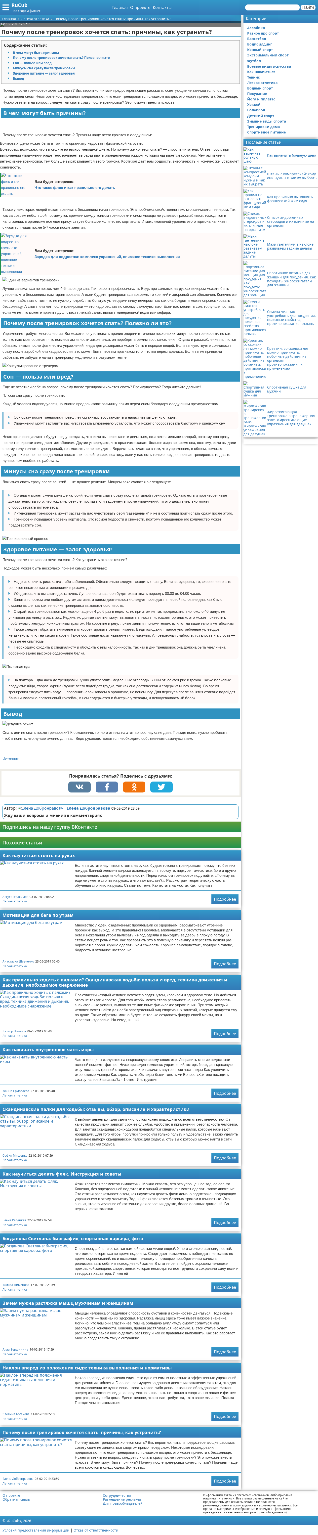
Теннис (253, 77)
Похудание (257, 93)
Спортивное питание (266, 132)
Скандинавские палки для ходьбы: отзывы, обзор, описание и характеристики (96, 1109)
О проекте (140, 7)
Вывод (18, 78)
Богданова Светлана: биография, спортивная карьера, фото (72, 1238)
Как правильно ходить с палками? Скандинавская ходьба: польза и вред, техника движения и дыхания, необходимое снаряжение (114, 982)
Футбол (254, 60)
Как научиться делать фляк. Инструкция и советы (61, 1174)
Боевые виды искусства (269, 66)
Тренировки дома (263, 126)
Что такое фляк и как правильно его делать (75, 187)
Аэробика (256, 27)
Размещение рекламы (122, 1499)
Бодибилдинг (259, 44)
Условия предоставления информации (35, 1530)
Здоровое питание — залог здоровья (44, 73)
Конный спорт (260, 49)
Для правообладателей (123, 1503)
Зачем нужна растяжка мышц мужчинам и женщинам (67, 1303)
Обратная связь (16, 1499)
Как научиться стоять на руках (38, 855)
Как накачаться (261, 71)
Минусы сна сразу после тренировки (44, 68)
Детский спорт (260, 115)
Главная (120, 7)
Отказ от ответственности (96, 1530)
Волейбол (256, 110)
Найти (308, 7)
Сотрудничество (117, 1495)
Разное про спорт (263, 33)
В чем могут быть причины (36, 52)
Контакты (162, 7)
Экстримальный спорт (268, 55)
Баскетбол (256, 38)
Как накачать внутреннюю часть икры (48, 1050)
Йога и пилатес (261, 99)
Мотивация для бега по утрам (38, 915)
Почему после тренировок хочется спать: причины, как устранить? (81, 1432)
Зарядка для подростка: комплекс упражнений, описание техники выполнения (107, 257)
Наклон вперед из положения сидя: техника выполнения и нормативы (87, 1368)
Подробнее (225, 899)
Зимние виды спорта (266, 121)
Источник (10, 759)
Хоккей (254, 104)
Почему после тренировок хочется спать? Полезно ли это (61, 57)
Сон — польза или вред (32, 63)
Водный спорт (260, 88)
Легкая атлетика (14, 901)
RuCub (19, 5)
